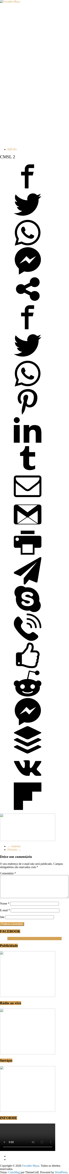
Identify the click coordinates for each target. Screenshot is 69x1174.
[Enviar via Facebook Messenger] (27, 273)
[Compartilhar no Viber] (27, 639)
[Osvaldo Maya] (10, 1)
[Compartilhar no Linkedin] (27, 442)
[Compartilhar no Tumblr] (27, 470)
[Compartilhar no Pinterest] (27, 414)
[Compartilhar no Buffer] (27, 752)
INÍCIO (12, 149)
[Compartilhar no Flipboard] (27, 808)
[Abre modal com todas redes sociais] (27, 301)
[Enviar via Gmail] (27, 527)
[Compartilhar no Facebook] (27, 189)
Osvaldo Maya (15, 938)
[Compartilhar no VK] (27, 780)
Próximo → (14, 849)
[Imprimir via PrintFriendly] (27, 555)
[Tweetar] (27, 217)
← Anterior (14, 846)
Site (2, 917)
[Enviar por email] (27, 499)
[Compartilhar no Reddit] (27, 696)
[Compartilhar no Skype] (27, 611)
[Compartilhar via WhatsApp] (27, 245)
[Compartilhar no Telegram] (27, 583)
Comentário (8, 873)
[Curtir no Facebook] (27, 668)
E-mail (5, 910)
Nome (4, 903)
